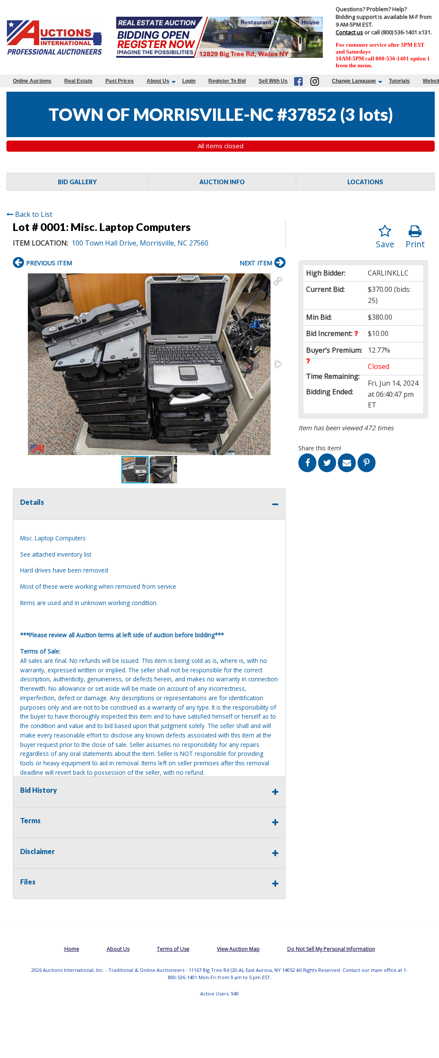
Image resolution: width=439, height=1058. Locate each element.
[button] (278, 281)
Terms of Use (173, 949)
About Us (158, 81)
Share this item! (319, 448)
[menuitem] (32, 81)
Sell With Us (273, 81)
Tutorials (399, 81)
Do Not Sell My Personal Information (331, 949)
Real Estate (78, 81)
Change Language (354, 81)
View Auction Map (238, 949)
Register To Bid (227, 81)
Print (415, 244)
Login (188, 81)
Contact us (349, 32)
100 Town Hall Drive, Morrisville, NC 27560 (140, 243)
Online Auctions (32, 81)
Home (71, 949)
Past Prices (119, 81)
